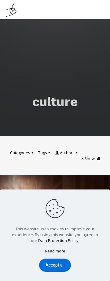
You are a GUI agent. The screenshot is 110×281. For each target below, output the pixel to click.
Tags (42, 152)
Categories (20, 152)
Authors (67, 152)
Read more (55, 251)
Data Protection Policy (58, 240)
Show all (92, 158)
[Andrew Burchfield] (12, 9)
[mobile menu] (102, 9)
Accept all (55, 265)
